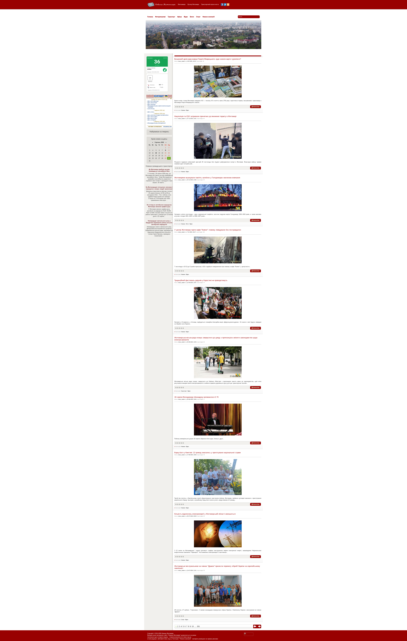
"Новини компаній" (185, 639)
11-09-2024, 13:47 (191, 282)
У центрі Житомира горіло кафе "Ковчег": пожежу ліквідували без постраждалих (207, 230)
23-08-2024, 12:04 (191, 342)
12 (156, 153)
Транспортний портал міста (210, 4)
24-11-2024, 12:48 (191, 179)
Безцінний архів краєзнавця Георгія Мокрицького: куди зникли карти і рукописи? (207, 59)
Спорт (182, 619)
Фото (187, 224)
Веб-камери (181, 4)
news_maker (181, 61)
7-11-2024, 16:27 (191, 232)
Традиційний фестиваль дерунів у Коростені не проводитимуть (200, 280)
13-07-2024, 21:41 (191, 570)
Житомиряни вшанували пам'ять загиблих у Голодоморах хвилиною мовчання (207, 178)
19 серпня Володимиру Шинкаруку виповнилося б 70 (196, 397)
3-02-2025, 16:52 (191, 61)
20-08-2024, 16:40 (191, 399)
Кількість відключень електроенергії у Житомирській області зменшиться (205, 514)
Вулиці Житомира (193, 4)
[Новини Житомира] (161, 4)
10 (193, 626)
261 (198, 626)
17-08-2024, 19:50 (191, 454)
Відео (187, 110)
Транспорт (184, 391)
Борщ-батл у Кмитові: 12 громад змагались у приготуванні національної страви (207, 453)
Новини (183, 110)
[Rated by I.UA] (248, 635)
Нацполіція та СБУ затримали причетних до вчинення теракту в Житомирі (205, 116)
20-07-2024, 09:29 (191, 516)
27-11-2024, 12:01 (191, 118)
